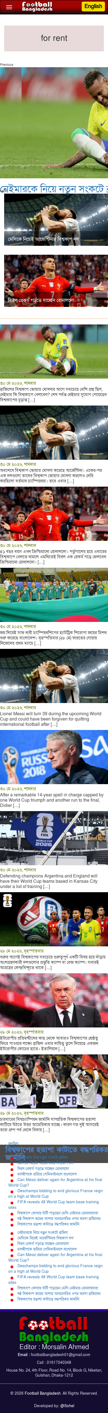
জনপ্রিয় (13, 1143)
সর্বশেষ (13, 1149)
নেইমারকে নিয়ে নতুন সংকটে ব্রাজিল (42, 1157)
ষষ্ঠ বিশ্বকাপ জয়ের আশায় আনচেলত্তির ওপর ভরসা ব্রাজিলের (59, 1218)
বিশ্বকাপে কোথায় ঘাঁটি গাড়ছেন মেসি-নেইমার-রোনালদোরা (57, 1213)
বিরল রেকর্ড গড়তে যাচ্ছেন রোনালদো (43, 1168)
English (93, 6)
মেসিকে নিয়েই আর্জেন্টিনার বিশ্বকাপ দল (45, 1163)
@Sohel (67, 1406)
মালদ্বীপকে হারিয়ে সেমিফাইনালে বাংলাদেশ (47, 1174)
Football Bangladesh (43, 1393)
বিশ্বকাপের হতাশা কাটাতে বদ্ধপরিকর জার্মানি (48, 1224)
